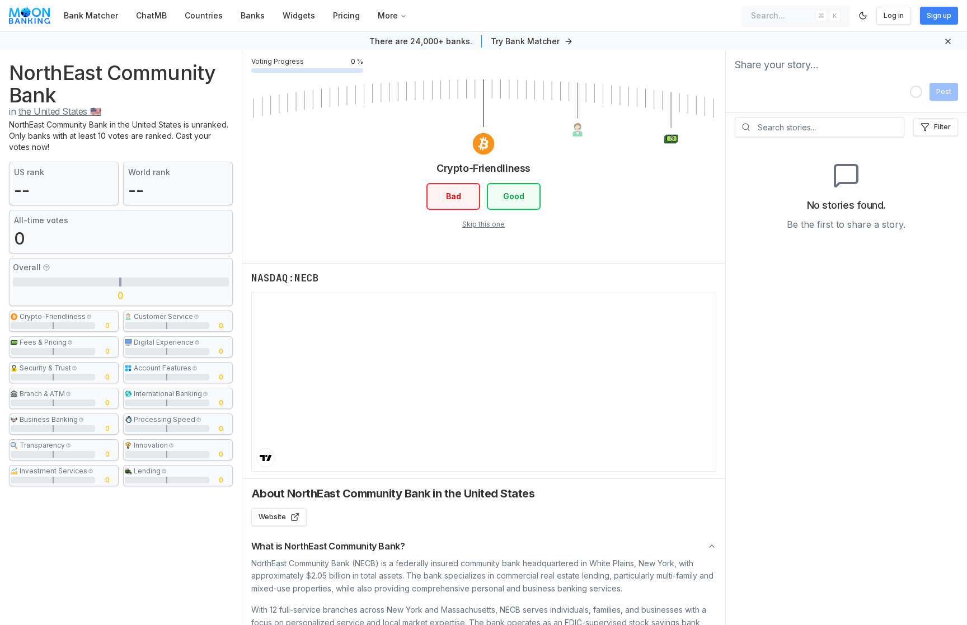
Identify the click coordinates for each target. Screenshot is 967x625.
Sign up (939, 15)
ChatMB (151, 15)
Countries (204, 15)
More (388, 15)
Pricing (346, 15)
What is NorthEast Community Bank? (328, 546)
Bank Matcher (91, 15)
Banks (253, 15)
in (55, 111)
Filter (942, 127)
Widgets (299, 15)
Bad (453, 196)
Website (272, 517)
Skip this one (483, 224)
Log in (894, 15)
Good (513, 196)
